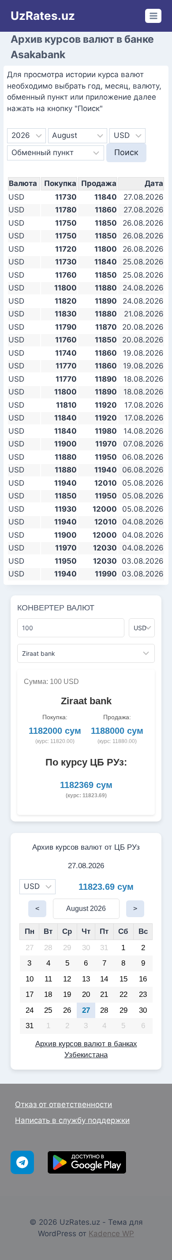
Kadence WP (111, 1233)
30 (86, 948)
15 (123, 979)
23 (143, 994)
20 (86, 994)
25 (48, 1010)
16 (143, 979)
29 (67, 948)
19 (67, 994)
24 (30, 1010)
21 (104, 994)
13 (86, 979)
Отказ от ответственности (63, 1104)
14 (104, 979)
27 (30, 948)
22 (123, 994)
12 (67, 979)
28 (48, 948)
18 (48, 994)
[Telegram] (22, 1162)
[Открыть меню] (153, 15)
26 (67, 1010)
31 (104, 948)
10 (30, 979)
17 (30, 994)
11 (48, 979)
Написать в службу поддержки (72, 1120)
